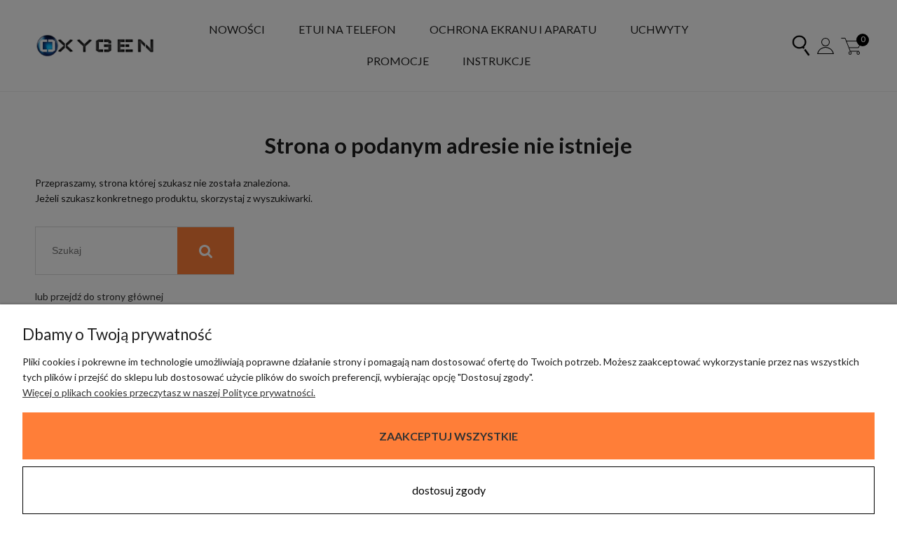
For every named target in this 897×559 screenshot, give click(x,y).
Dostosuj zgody (449, 490)
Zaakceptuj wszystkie (448, 436)
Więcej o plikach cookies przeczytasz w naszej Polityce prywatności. (168, 392)
